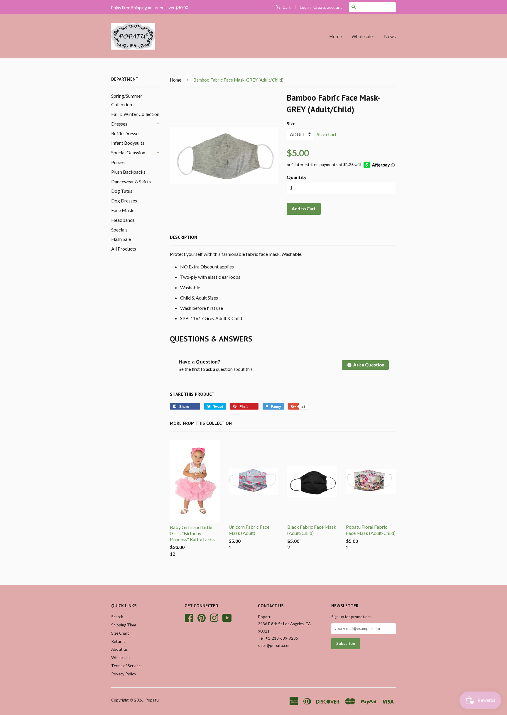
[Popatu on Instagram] (214, 617)
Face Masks (123, 210)
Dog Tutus (121, 191)
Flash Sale (121, 239)
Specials (119, 229)
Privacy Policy (123, 674)
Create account (327, 7)
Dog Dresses (124, 200)
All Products (123, 248)
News (390, 36)
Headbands (123, 220)
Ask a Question (368, 364)
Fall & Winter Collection (135, 114)
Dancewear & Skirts (131, 181)
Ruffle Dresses (126, 133)
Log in (305, 7)
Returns (118, 641)
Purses (118, 162)
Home (335, 36)
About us (119, 649)
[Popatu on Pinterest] (201, 617)
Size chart (327, 134)
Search (117, 616)
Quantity (297, 177)
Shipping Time (123, 625)
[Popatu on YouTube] (227, 617)
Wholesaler (362, 36)
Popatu (152, 700)
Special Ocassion (128, 152)
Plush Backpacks (128, 172)
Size (291, 123)
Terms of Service (126, 665)
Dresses (119, 123)
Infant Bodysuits (127, 143)
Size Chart (120, 633)
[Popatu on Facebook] (189, 617)
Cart (286, 7)
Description (183, 237)
